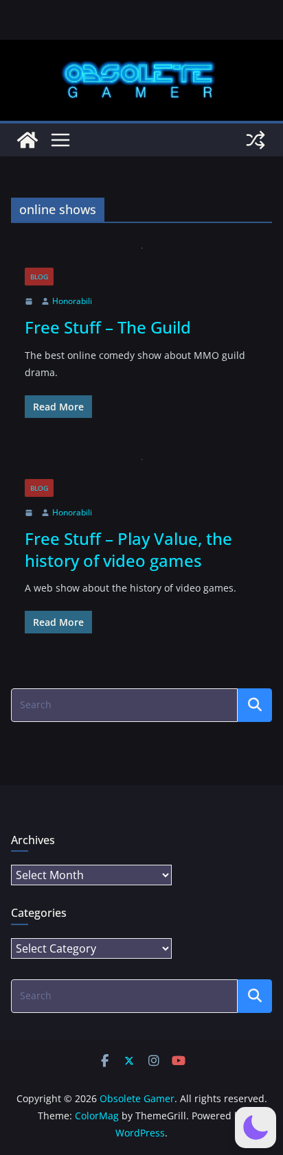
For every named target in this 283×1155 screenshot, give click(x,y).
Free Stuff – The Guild (108, 327)
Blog (39, 276)
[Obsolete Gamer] (27, 140)
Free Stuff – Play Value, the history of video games (128, 549)
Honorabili (72, 301)
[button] (255, 1127)
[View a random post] (255, 140)
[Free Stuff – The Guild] (141, 258)
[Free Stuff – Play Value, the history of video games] (141, 469)
